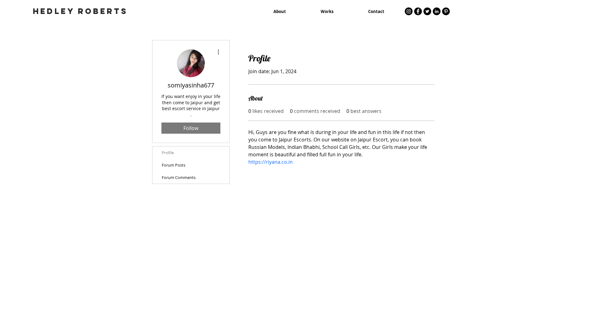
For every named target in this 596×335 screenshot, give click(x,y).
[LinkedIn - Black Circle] (436, 11)
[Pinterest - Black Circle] (446, 11)
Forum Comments (179, 177)
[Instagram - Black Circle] (409, 11)
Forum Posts (173, 165)
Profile (168, 152)
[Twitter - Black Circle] (427, 11)
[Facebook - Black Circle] (418, 11)
